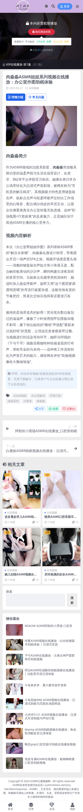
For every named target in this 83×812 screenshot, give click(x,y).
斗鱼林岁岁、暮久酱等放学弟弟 (45, 685)
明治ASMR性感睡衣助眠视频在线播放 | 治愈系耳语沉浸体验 (50, 672)
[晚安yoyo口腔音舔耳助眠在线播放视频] (14, 748)
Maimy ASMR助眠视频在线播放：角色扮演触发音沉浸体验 (50, 731)
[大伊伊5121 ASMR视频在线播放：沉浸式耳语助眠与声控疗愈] (14, 718)
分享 (41, 408)
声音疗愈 (55, 396)
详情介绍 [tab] (17, 97)
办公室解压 (38, 396)
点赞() (70, 408)
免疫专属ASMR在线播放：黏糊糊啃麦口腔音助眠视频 (50, 761)
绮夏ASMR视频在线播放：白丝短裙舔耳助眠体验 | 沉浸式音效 (50, 642)
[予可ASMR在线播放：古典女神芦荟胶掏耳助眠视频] (14, 659)
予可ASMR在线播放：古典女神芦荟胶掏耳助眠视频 (50, 657)
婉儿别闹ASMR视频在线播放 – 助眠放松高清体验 (21, 576)
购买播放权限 (43, 31)
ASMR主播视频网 (40, 781)
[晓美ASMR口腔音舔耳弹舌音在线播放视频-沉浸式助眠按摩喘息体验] (61, 489)
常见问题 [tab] (38, 97)
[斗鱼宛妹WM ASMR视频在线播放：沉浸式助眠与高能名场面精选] (14, 704)
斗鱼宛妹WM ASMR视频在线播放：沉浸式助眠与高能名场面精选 (50, 701)
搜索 (9, 591)
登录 (67, 6)
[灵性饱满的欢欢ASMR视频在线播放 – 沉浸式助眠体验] (61, 547)
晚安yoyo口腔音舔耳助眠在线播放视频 (50, 744)
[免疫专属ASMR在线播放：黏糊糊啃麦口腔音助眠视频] (14, 763)
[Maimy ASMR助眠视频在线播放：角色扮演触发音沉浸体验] (14, 733)
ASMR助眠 (19, 396)
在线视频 (34, 88)
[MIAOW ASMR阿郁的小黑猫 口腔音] (14, 629)
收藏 (55, 408)
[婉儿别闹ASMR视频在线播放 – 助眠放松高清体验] (22, 547)
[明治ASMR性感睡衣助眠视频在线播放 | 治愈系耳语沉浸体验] (14, 674)
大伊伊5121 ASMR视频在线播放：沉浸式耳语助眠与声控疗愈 (50, 716)
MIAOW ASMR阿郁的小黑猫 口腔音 (48, 626)
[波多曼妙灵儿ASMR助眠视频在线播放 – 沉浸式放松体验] (22, 489)
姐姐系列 (13, 401)
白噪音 (28, 401)
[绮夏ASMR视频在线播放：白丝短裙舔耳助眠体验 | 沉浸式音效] (14, 644)
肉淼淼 (41, 401)
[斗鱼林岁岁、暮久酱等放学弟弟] (14, 689)
